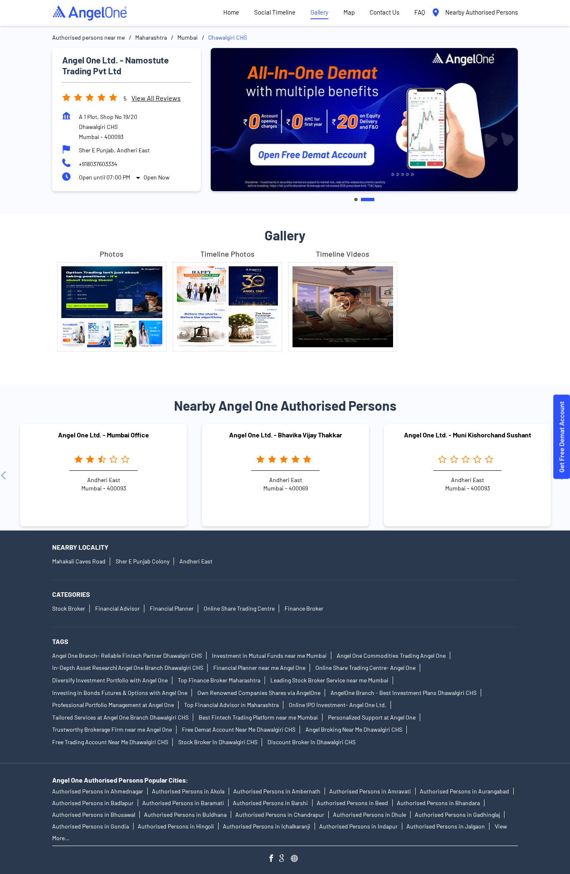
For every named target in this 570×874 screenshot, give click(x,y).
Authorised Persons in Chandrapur (279, 814)
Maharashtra (151, 37)
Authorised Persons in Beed (352, 802)
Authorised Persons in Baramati (183, 802)
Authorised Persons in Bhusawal (93, 814)
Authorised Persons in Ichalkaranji (266, 826)
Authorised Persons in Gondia (90, 826)
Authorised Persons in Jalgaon (445, 826)
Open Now (156, 177)
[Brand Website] (297, 859)
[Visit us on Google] (285, 859)
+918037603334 (98, 163)
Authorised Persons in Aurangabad (464, 791)
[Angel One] (89, 13)
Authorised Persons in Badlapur (93, 802)
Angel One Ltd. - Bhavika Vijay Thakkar (285, 435)
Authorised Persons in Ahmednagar (97, 791)
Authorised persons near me (88, 37)
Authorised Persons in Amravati (370, 791)
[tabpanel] (364, 119)
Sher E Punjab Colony (142, 561)
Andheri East (195, 561)
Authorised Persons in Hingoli (176, 826)
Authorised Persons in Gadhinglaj (457, 814)
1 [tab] (356, 199)
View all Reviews (156, 98)
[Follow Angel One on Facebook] (273, 859)
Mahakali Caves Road (79, 561)
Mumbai (187, 37)
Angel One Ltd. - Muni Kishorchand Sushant (467, 435)
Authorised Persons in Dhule (369, 814)
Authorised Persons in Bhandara (438, 802)
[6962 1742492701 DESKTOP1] (561, 437)
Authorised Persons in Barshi (270, 802)
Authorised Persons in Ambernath (276, 791)
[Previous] (5, 475)
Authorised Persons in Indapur (358, 826)
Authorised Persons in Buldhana (185, 814)
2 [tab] (367, 199)
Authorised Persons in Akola (188, 791)
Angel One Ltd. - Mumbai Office (103, 435)
